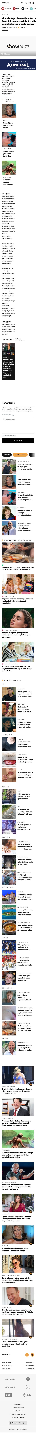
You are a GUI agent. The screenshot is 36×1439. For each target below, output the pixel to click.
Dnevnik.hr (8, 8)
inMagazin (6, 1369)
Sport (26, 8)
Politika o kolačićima (18, 1417)
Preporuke (30, 1366)
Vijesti (17, 8)
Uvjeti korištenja (18, 1411)
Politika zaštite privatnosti (18, 1414)
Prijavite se (18, 441)
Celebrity (30, 1362)
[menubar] (29, 3)
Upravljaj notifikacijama (19, 1423)
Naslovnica (6, 1362)
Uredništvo (18, 1404)
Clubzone (30, 1369)
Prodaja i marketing (18, 1408)
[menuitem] (29, 3)
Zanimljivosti (7, 1366)
